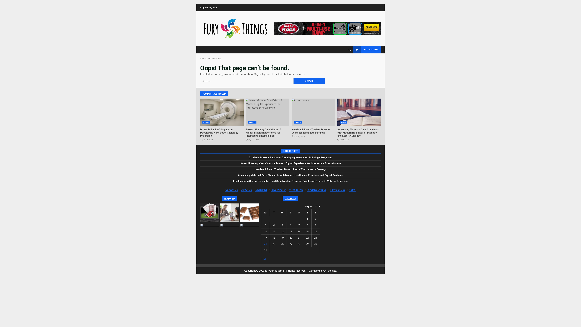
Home (352, 189)
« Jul (263, 258)
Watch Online (371, 49)
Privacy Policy (278, 189)
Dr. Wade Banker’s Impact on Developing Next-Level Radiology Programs (222, 112)
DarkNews (314, 270)
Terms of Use (337, 189)
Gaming (252, 122)
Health (206, 122)
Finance (298, 122)
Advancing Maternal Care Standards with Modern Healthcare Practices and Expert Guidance (359, 112)
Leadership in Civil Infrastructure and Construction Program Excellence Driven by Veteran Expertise (290, 181)
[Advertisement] (327, 28)
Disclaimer (261, 189)
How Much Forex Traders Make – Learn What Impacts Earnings (313, 112)
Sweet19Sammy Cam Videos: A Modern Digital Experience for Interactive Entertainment (267, 112)
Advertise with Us (316, 189)
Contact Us (231, 189)
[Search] (350, 50)
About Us (246, 189)
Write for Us (296, 189)
